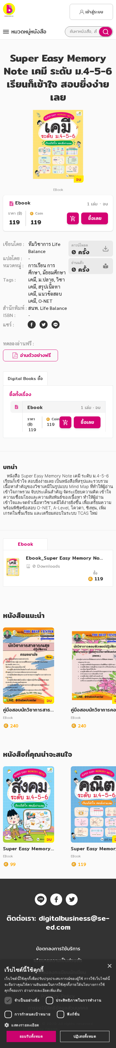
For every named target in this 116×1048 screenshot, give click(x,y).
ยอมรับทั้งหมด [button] (31, 1036)
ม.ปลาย (46, 279)
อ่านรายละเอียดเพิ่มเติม (43, 990)
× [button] (109, 966)
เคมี (32, 279)
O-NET (45, 301)
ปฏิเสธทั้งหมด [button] (84, 1036)
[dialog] (58, 1004)
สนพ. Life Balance (47, 308)
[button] (58, 1024)
